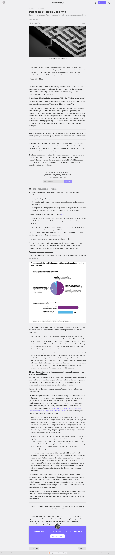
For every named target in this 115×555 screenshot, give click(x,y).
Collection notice (21, 553)
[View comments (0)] (36, 23)
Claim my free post (57, 536)
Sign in (110, 3)
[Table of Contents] (2, 277)
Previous (35, 548)
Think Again (55, 408)
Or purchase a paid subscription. (57, 540)
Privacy (12, 553)
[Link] (27, 98)
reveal (63, 214)
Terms (15, 553)
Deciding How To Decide (36, 9)
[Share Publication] (95, 2)
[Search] (92, 2)
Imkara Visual (56, 58)
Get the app (63, 553)
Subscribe (102, 3)
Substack (99, 553)
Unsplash (64, 58)
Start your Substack (54, 553)
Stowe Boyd (32, 18)
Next (81, 548)
